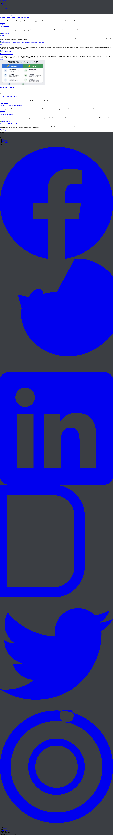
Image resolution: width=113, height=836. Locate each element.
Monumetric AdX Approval (8, 123)
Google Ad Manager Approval (9, 96)
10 (3, 130)
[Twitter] (56, 709)
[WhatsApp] (56, 371)
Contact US (4, 8)
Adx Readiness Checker (9, 13)
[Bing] (56, 597)
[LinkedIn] (56, 484)
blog (3, 4)
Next (5, 130)
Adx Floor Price (5, 44)
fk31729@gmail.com (6, 830)
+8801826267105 (5, 828)
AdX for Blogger (5, 26)
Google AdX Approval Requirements (11, 105)
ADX (6, 5)
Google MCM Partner (6, 114)
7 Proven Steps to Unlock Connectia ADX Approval (15, 17)
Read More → (2, 23)
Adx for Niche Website (7, 87)
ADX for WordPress (6, 35)
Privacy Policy (5, 9)
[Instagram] (56, 822)
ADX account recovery (7, 54)
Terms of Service (5, 10)
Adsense (6, 6)
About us (4, 7)
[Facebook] (56, 258)
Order (3, 11)
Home (3, 3)
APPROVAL (3, 0)
